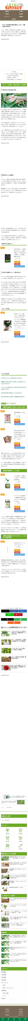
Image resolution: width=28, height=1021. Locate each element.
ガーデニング (7, 1013)
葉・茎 (9, 403)
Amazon (17, 261)
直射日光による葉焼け (11, 77)
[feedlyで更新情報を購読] (20, 619)
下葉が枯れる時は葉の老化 (12, 75)
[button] (25, 820)
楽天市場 (17, 264)
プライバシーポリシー (14, 1016)
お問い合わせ (21, 1015)
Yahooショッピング (19, 266)
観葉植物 (4, 403)
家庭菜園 (21, 1013)
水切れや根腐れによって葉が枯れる (14, 79)
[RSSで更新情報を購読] (14, 622)
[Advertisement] (14, 54)
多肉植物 (21, 1009)
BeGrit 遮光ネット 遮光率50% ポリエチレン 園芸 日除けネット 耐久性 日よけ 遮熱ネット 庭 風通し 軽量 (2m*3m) (20, 253)
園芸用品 (13, 403)
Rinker (19, 326)
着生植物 (7, 1011)
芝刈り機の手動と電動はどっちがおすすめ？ (11, 392)
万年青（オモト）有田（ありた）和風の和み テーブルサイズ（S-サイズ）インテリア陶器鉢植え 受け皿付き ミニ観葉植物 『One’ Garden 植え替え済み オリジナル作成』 (20, 319)
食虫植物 (21, 1011)
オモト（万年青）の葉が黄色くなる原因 (14, 73)
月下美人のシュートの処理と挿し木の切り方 (11, 378)
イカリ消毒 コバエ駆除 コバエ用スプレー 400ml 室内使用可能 (20, 477)
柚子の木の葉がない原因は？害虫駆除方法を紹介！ (13, 396)
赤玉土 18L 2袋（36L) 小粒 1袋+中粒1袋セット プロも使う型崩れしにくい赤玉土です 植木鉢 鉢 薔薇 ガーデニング (20, 434)
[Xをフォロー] (7, 619)
